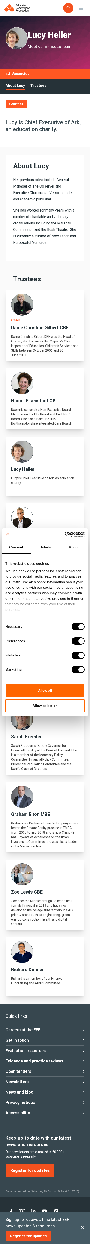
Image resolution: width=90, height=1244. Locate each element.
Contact (16, 104)
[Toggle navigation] (81, 8)
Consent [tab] (16, 547)
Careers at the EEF (23, 1029)
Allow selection (45, 706)
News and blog (19, 1092)
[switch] (78, 641)
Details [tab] (45, 547)
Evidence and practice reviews (34, 1061)
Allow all (45, 690)
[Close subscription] (82, 1228)
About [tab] (74, 547)
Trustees (38, 85)
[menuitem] (11, 1211)
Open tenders (18, 1071)
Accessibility (18, 1112)
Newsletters (17, 1081)
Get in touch (17, 1040)
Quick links (16, 1016)
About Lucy (15, 85)
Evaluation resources (26, 1050)
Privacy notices (20, 1102)
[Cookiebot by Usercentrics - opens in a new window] (65, 535)
